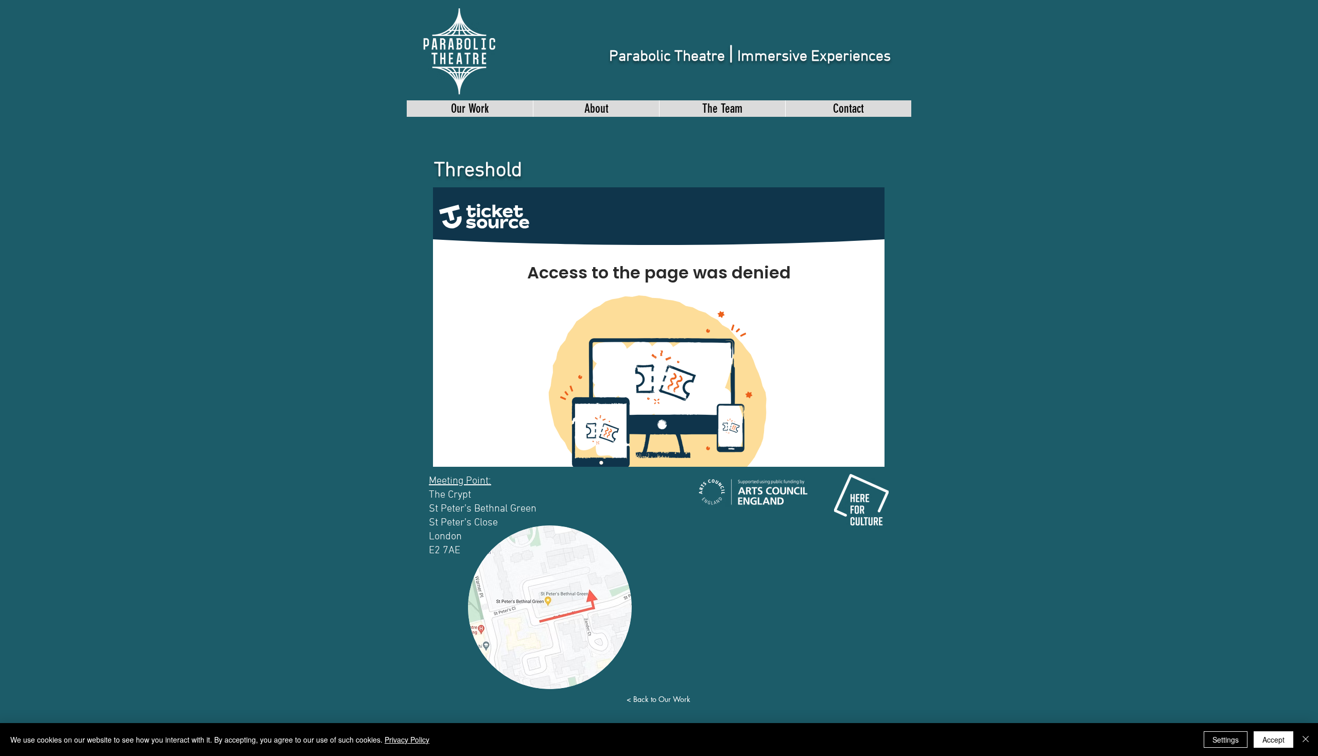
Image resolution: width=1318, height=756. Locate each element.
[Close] (1305, 739)
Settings (1225, 739)
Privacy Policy (407, 739)
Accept (1273, 739)
